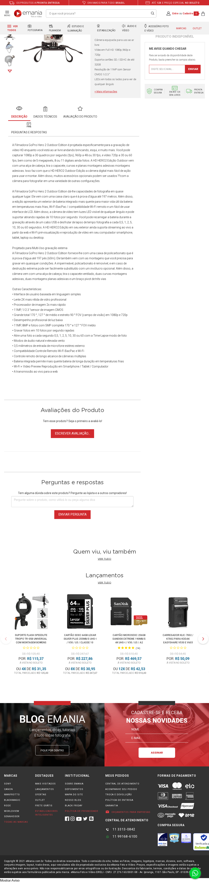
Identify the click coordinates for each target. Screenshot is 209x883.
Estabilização (106, 30)
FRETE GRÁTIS (43, 805)
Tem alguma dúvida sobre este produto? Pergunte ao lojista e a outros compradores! (72, 493)
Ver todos (12, 28)
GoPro (33, 253)
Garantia (111, 805)
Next (10, 71)
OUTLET (40, 800)
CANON (8, 789)
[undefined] (52, 44)
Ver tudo (104, 559)
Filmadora (21, 145)
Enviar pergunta (72, 514)
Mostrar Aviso (10, 880)
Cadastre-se (190, 13)
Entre (175, 13)
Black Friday (73, 805)
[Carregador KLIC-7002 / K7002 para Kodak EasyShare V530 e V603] (178, 612)
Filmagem (55, 30)
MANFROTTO (12, 794)
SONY (7, 783)
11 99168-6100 (124, 836)
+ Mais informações (105, 91)
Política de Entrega (119, 800)
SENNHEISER (12, 816)
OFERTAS (40, 794)
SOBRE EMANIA (74, 783)
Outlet (197, 28)
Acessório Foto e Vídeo (157, 28)
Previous (6, 639)
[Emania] (28, 13)
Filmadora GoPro (26, 191)
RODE (7, 805)
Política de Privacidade (81, 811)
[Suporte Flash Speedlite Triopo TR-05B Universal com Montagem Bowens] (31, 612)
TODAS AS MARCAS (16, 822)
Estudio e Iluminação (76, 28)
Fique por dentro (52, 750)
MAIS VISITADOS (45, 783)
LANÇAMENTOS (44, 789)
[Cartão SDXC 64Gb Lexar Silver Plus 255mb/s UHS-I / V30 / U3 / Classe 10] (80, 612)
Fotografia (35, 30)
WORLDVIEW (11, 811)
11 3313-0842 (123, 829)
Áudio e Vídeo (129, 28)
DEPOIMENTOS (74, 789)
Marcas (181, 28)
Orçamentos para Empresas (130, 812)
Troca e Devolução (118, 794)
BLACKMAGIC (12, 800)
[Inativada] (162, 839)
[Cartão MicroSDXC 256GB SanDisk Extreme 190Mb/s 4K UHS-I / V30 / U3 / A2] (129, 612)
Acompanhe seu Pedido (121, 789)
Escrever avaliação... (72, 433)
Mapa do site (74, 794)
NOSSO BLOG (73, 800)
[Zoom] (9, 47)
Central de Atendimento (122, 783)
